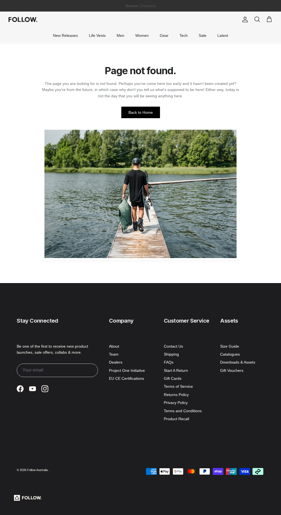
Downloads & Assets (237, 362)
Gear (164, 35)
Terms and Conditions (183, 411)
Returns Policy (176, 394)
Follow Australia (38, 470)
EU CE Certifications (126, 378)
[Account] (244, 19)
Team (114, 354)
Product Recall (176, 419)
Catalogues (230, 354)
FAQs (168, 362)
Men (120, 35)
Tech (183, 35)
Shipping (171, 354)
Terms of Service (178, 386)
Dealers (115, 362)
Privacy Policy (176, 402)
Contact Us (173, 346)
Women (142, 35)
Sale (202, 35)
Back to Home (140, 112)
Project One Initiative (127, 370)
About (114, 346)
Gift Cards (172, 378)
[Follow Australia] (23, 19)
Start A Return (176, 370)
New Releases (65, 35)
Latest (222, 35)
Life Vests (97, 35)
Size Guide (229, 346)
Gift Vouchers (231, 370)
